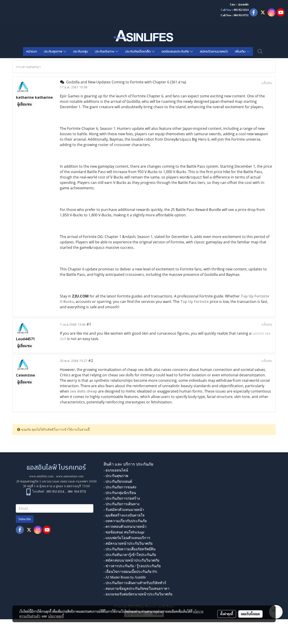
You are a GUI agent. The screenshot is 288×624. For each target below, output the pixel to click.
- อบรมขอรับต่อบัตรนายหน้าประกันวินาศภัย (138, 594)
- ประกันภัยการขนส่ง (120, 487)
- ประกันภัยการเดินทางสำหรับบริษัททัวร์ (135, 583)
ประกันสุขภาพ (53, 51)
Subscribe (24, 519)
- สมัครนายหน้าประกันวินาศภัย (128, 543)
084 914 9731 (77, 492)
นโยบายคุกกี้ (56, 616)
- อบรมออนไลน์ (116, 470)
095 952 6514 (241, 9)
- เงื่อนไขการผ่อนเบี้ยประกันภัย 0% (130, 572)
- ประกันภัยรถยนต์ (118, 481)
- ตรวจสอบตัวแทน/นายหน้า (125, 526)
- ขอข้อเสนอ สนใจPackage (124, 532)
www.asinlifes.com (41, 476)
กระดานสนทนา (28, 66)
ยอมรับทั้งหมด (250, 614)
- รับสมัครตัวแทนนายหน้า (124, 510)
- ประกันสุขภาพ (116, 476)
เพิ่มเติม (241, 51)
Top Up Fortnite (194, 301)
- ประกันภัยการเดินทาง (122, 504)
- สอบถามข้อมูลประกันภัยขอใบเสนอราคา (136, 588)
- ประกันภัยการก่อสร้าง (122, 498)
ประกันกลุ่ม (80, 51)
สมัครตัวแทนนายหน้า (214, 51)
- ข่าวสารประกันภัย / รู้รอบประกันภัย (132, 566)
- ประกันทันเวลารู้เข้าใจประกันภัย (130, 555)
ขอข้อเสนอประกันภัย (176, 51)
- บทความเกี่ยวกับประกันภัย (125, 521)
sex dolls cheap (84, 391)
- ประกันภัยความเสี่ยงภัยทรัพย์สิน (129, 549)
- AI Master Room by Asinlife (125, 577)
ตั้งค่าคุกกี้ (226, 614)
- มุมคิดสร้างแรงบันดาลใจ (124, 515)
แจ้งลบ (266, 82)
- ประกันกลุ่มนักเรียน (120, 493)
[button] (260, 51)
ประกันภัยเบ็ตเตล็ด (138, 51)
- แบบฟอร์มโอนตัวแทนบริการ (127, 538)
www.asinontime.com (69, 476)
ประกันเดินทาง (105, 51)
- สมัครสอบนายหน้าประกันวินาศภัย (131, 560)
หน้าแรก (31, 51)
